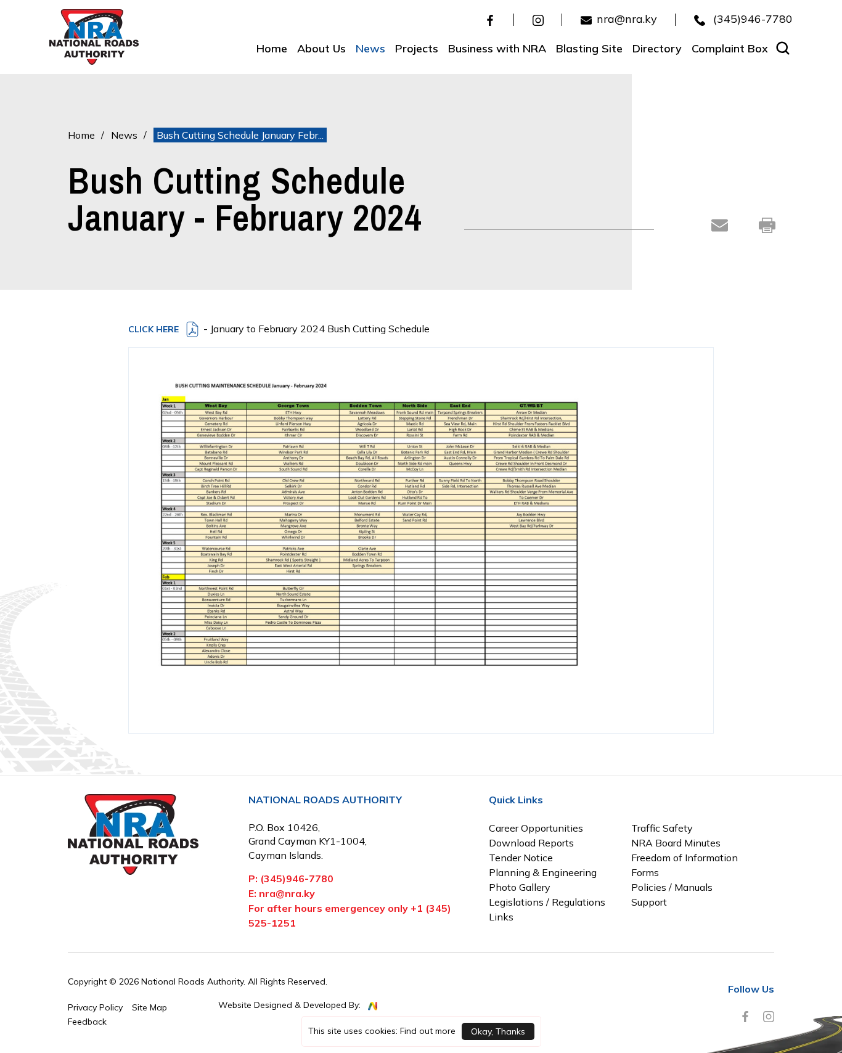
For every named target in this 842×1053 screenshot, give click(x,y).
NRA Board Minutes (676, 843)
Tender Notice (521, 857)
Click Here (153, 329)
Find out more (428, 1030)
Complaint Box (730, 48)
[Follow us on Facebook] (490, 20)
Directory (657, 48)
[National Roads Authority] (94, 36)
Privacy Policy (95, 1007)
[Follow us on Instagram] (538, 20)
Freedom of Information (684, 857)
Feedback (87, 1021)
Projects (416, 48)
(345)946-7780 (751, 20)
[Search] (783, 48)
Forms (645, 872)
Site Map (149, 1007)
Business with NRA (497, 48)
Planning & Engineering (543, 872)
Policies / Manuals (672, 887)
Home (271, 48)
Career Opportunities (536, 828)
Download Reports (531, 843)
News (370, 48)
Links (501, 917)
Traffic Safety (662, 828)
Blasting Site (589, 48)
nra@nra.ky (627, 20)
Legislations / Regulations (547, 902)
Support (649, 902)
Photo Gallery (519, 887)
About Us (321, 48)
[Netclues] (372, 1005)
